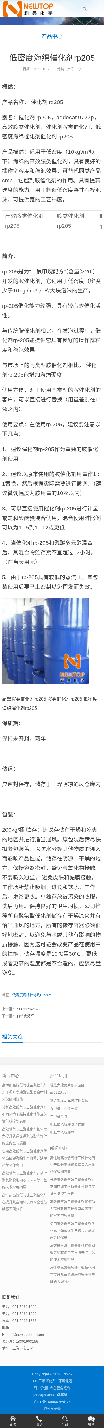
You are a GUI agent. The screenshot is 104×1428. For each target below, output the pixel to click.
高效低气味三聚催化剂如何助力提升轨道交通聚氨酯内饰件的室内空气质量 (24, 1136)
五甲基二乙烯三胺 (64, 1109)
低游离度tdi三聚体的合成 (69, 1101)
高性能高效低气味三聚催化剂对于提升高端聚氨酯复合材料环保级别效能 (24, 1092)
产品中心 (52, 36)
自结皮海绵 (25, 1016)
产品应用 (58, 1075)
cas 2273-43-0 (28, 1009)
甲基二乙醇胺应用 (64, 1133)
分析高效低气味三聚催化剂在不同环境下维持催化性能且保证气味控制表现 (24, 1114)
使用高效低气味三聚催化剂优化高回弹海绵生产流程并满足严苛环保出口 (24, 1158)
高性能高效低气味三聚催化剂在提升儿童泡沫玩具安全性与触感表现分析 (24, 1202)
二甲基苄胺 (58, 1117)
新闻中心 (10, 1075)
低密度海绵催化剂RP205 (31, 995)
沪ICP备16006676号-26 (52, 1402)
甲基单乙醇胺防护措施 (67, 1125)
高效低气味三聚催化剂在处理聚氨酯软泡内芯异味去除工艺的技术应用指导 (24, 1180)
